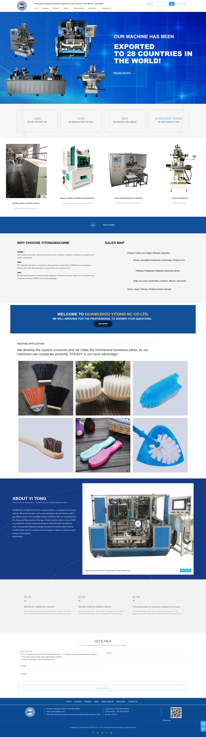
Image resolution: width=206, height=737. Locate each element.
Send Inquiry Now (103, 688)
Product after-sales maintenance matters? (81, 654)
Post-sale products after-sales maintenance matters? (42, 657)
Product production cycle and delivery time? (38, 659)
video (66, 8)
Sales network (79, 8)
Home (36, 8)
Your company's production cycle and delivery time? (41, 654)
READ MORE (103, 324)
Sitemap (168, 720)
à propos (45, 8)
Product (55, 8)
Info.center (92, 8)
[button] (203, 57)
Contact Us (106, 8)
